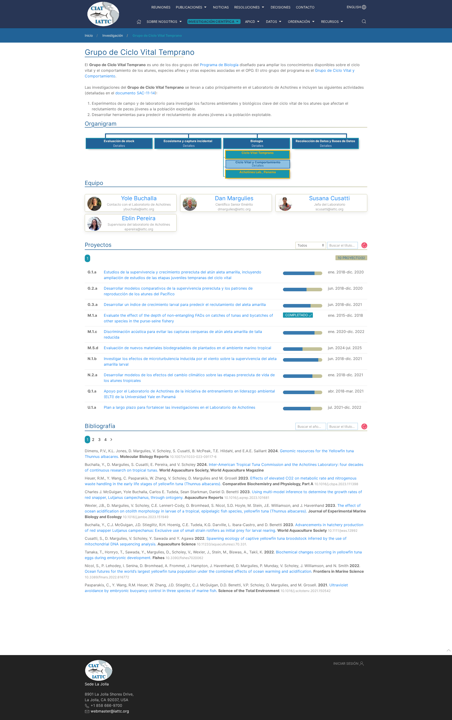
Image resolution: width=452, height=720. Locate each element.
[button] (364, 21)
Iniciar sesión (346, 663)
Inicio (89, 35)
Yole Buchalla (139, 198)
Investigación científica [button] (211, 22)
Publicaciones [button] (189, 7)
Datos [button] (271, 22)
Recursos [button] (330, 22)
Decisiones (281, 7)
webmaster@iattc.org (110, 711)
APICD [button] (250, 22)
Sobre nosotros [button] (162, 22)
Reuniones (160, 7)
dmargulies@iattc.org (234, 209)
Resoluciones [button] (247, 7)
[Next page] (111, 439)
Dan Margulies (234, 198)
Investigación (112, 35)
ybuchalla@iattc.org (138, 209)
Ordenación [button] (299, 22)
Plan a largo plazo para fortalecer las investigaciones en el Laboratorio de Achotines (179, 407)
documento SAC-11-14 (135, 93)
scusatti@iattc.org (329, 209)
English (354, 7)
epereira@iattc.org (139, 229)
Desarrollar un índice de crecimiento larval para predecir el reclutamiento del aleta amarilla (185, 304)
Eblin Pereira (139, 218)
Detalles (119, 146)
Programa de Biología (219, 64)
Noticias (221, 7)
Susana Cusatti (329, 198)
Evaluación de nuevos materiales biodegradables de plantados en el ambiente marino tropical (187, 347)
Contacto (305, 7)
